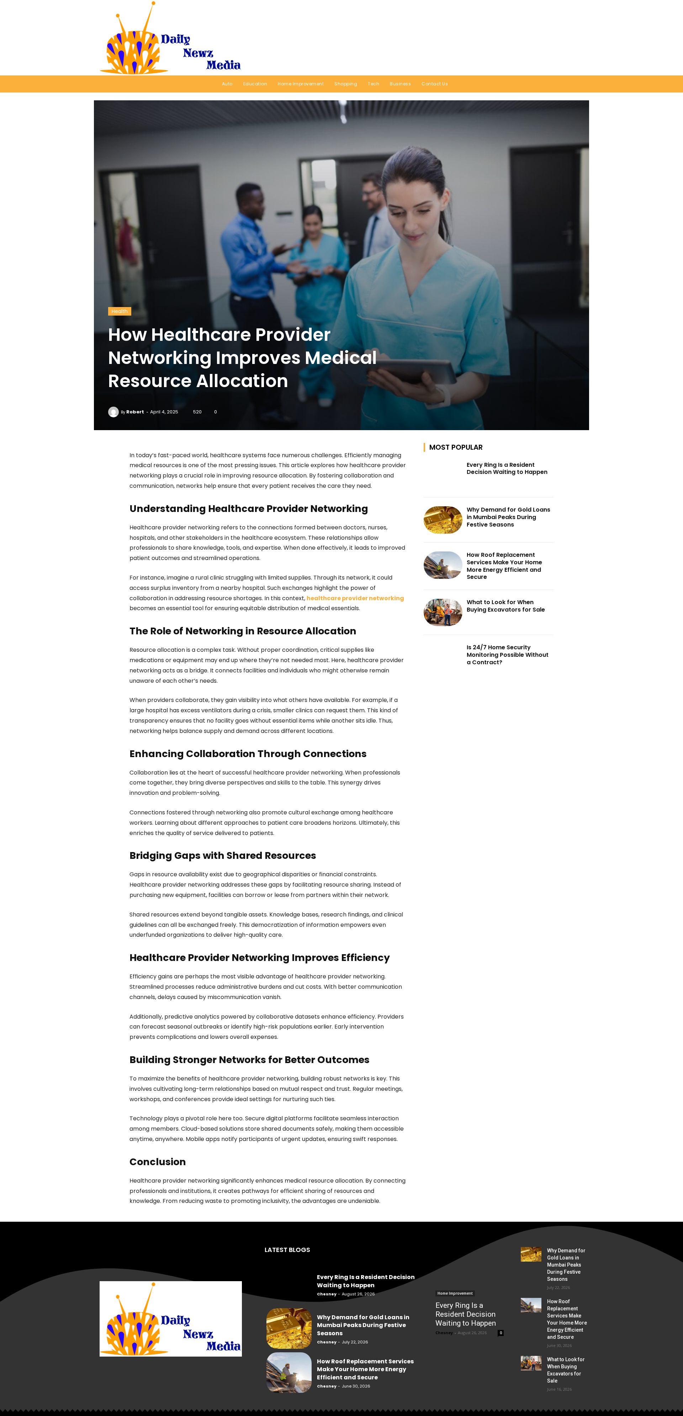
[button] (574, 38)
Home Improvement (455, 1293)
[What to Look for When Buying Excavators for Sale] (443, 612)
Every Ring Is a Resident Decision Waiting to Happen (507, 468)
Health (120, 311)
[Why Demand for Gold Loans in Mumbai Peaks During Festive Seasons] (443, 520)
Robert (135, 411)
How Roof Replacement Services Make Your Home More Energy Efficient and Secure (504, 566)
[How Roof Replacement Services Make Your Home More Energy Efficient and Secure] (443, 565)
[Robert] (114, 412)
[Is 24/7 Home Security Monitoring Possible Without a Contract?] (443, 657)
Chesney (327, 1294)
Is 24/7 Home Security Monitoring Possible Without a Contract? (508, 654)
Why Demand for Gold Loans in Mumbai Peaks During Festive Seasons (508, 517)
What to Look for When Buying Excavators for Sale (506, 606)
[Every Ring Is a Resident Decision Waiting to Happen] (443, 475)
